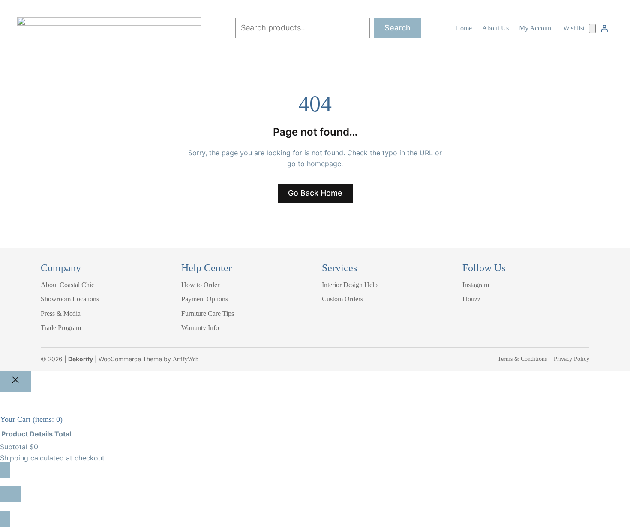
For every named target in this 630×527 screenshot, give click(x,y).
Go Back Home (315, 192)
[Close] (15, 381)
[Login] (604, 28)
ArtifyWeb (185, 359)
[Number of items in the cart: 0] (592, 28)
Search (397, 27)
